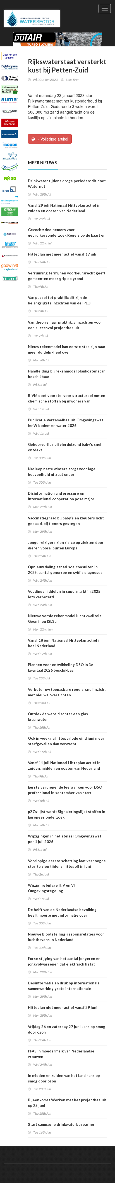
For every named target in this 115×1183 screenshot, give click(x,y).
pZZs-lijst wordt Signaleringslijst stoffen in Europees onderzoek (66, 814)
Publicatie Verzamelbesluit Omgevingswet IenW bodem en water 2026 (65, 423)
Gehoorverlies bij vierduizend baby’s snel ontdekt (64, 447)
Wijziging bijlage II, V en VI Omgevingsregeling (51, 888)
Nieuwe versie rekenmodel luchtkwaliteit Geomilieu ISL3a (64, 619)
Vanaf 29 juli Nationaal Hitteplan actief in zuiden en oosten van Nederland (64, 208)
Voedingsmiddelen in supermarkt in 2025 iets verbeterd (64, 594)
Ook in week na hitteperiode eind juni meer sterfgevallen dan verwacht (66, 741)
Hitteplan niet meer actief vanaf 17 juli (62, 254)
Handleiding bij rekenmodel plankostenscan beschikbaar (67, 374)
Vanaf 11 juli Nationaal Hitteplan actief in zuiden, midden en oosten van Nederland (64, 766)
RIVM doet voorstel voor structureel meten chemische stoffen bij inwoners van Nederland (66, 401)
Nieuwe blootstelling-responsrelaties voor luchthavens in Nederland (66, 937)
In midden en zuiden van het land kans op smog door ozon (64, 1078)
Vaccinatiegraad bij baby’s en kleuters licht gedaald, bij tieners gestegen (66, 521)
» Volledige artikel (51, 139)
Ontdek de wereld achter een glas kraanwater (58, 717)
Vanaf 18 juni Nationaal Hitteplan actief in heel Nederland (65, 643)
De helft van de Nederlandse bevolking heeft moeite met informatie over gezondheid (62, 915)
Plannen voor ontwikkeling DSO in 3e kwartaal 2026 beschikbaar (60, 667)
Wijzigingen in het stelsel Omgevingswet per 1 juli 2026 (64, 839)
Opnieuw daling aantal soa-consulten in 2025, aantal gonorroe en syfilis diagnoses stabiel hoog (65, 572)
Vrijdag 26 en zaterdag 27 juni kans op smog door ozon (66, 1029)
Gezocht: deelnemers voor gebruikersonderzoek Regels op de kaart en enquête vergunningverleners (67, 235)
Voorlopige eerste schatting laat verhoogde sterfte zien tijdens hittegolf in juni (67, 864)
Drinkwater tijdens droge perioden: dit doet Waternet (67, 184)
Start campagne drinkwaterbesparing (61, 1124)
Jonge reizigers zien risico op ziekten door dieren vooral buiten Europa (66, 545)
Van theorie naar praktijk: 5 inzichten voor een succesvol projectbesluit (65, 325)
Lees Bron (72, 79)
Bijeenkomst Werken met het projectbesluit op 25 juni (67, 1103)
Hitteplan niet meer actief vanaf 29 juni (62, 1007)
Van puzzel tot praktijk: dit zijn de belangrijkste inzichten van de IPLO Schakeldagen (59, 303)
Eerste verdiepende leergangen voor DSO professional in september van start (65, 790)
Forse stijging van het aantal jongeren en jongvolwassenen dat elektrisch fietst (64, 961)
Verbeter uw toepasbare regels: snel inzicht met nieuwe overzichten (67, 692)
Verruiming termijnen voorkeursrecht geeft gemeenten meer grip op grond (67, 276)
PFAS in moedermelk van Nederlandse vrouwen (61, 1054)
